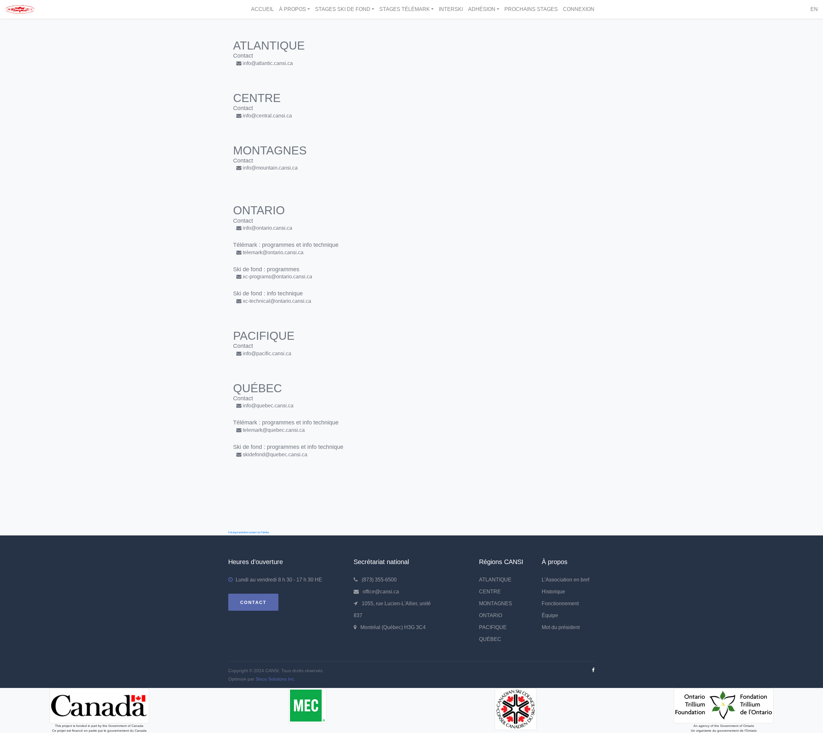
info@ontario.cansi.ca (267, 228)
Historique (553, 591)
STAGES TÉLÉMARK (404, 9)
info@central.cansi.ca (267, 115)
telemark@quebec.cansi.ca (274, 430)
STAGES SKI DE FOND (342, 9)
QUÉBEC (490, 639)
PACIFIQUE (493, 627)
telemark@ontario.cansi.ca (273, 252)
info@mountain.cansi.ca (270, 168)
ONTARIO (490, 615)
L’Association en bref (565, 579)
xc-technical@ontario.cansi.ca (277, 301)
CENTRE (490, 591)
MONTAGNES (495, 603)
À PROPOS (292, 9)
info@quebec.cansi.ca (268, 405)
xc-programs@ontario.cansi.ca (277, 276)
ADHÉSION (481, 9)
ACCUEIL (262, 9)
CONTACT (253, 602)
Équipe (550, 615)
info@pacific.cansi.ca (267, 353)
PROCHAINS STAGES (531, 9)
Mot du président (561, 627)
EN (814, 9)
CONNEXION (578, 9)
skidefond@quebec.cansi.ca (275, 454)
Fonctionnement (560, 603)
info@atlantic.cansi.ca (268, 63)
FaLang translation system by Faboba (248, 532)
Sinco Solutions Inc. (275, 679)
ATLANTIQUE (495, 579)
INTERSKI (451, 9)
